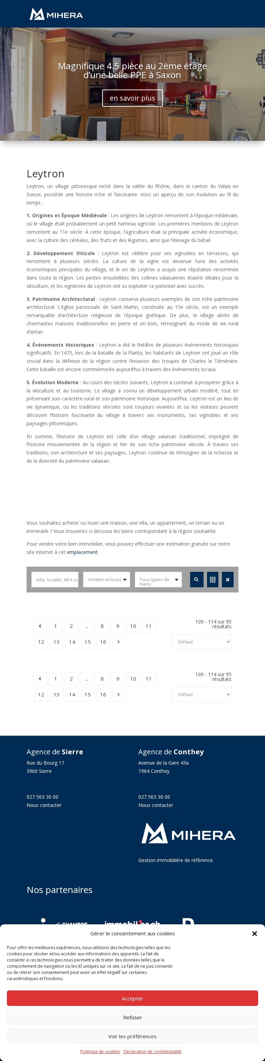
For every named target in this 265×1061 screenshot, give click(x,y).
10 (133, 625)
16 (103, 641)
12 (41, 641)
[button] (254, 933)
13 (56, 641)
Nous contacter (44, 805)
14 (72, 641)
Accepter (132, 998)
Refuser (132, 1017)
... (86, 625)
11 (149, 625)
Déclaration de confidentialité (152, 1051)
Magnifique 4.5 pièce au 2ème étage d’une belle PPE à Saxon (132, 70)
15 (88, 641)
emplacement (82, 552)
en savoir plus (132, 98)
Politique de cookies (100, 1051)
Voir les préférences (132, 1036)
